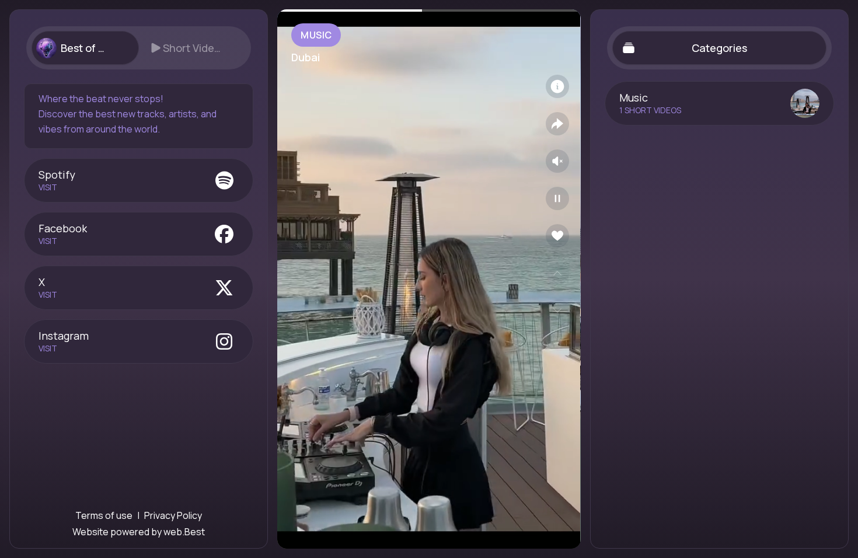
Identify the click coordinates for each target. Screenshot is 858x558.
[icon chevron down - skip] (557, 310)
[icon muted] (557, 161)
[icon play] (557, 198)
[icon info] (557, 86)
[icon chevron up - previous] (557, 273)
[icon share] (557, 123)
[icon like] (557, 235)
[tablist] (138, 47)
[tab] (85, 48)
